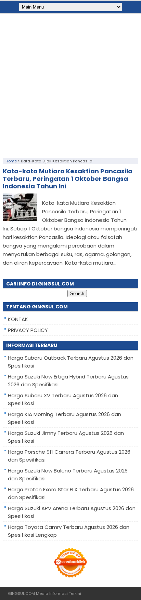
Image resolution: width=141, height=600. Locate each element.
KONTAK (18, 319)
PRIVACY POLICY (28, 330)
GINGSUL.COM (21, 593)
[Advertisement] (70, 84)
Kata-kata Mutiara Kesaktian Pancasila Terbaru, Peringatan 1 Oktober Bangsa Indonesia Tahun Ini (67, 178)
